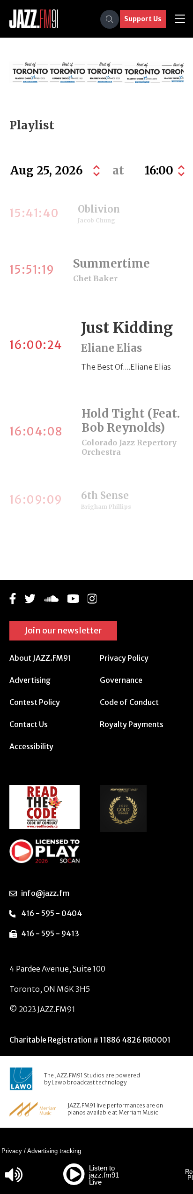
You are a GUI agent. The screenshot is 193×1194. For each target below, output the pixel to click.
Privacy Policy (124, 658)
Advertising (30, 680)
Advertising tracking (54, 1150)
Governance (121, 680)
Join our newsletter (63, 630)
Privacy (11, 1150)
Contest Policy (34, 702)
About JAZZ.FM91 (40, 658)
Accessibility (31, 746)
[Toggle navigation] (180, 19)
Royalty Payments (131, 724)
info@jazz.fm (45, 893)
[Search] (109, 19)
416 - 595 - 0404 (51, 913)
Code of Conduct (129, 702)
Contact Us (28, 724)
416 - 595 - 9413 (50, 933)
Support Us (143, 19)
